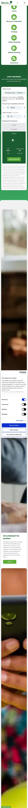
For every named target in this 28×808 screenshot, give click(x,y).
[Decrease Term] (3, 116)
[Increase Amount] (24, 107)
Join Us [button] (9, 562)
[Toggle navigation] (24, 3)
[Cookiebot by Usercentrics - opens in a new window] (19, 372)
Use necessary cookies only (14, 434)
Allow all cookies (14, 425)
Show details (19, 420)
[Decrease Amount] (3, 107)
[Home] (7, 3)
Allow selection (14, 430)
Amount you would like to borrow (13, 104)
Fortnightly (14, 129)
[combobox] (14, 93)
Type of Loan (6, 89)
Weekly (14, 125)
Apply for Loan (14, 159)
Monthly (14, 133)
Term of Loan (10, 112)
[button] (17, 3)
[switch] (24, 404)
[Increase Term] (24, 116)
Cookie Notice (6, 807)
